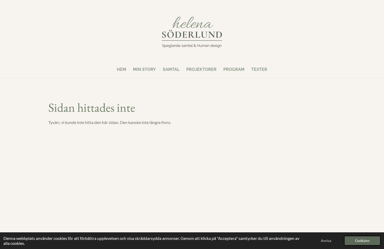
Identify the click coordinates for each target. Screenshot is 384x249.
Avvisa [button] (326, 240)
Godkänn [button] (362, 240)
